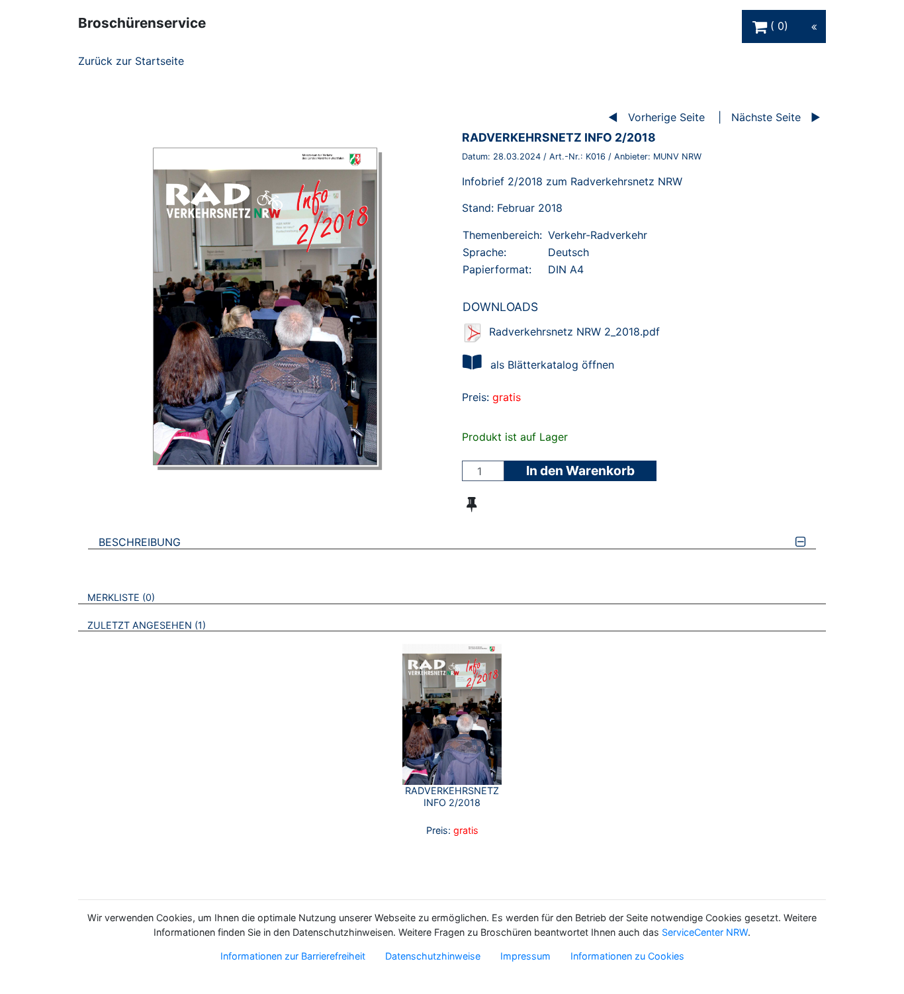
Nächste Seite (766, 117)
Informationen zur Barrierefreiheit (292, 956)
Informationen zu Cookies (627, 956)
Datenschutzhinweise (432, 956)
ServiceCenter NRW (705, 932)
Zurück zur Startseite (131, 61)
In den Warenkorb (580, 470)
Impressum (525, 956)
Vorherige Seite (666, 117)
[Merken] (471, 504)
